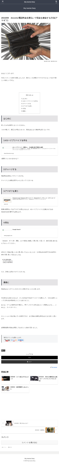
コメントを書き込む (29, 442)
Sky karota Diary (29, 2)
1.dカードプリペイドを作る (30, 101)
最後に (24, 111)
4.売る (24, 108)
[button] (29, 362)
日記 (4, 350)
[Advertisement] (29, 66)
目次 (27, 95)
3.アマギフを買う (27, 106)
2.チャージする (27, 103)
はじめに (25, 98)
